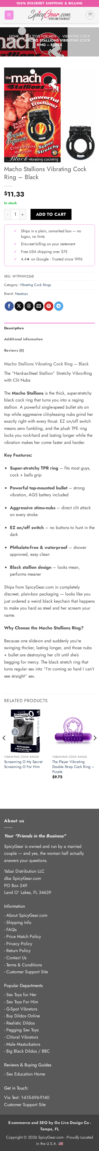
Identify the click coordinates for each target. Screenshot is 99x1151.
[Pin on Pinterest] (48, 306)
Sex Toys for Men (40, 36)
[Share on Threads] (29, 306)
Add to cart (51, 214)
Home (14, 36)
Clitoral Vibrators (22, 1037)
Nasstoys (21, 293)
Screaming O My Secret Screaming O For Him (23, 764)
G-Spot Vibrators (21, 1009)
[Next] (94, 749)
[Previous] (4, 749)
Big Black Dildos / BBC (28, 1051)
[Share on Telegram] (58, 306)
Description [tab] (14, 328)
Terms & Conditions (24, 965)
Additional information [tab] (23, 339)
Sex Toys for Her (21, 994)
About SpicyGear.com (26, 915)
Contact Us (16, 958)
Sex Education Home (25, 1074)
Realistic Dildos (20, 1023)
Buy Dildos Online (23, 1016)
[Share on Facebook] (9, 306)
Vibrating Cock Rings (35, 284)
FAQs (11, 929)
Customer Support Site (27, 972)
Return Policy (18, 950)
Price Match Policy (23, 936)
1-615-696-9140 (35, 1097)
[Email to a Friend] (38, 306)
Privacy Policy (19, 943)
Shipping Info (18, 922)
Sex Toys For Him (22, 1002)
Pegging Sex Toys (22, 1030)
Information (14, 906)
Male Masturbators (23, 1044)
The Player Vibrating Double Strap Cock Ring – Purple (73, 766)
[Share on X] (19, 306)
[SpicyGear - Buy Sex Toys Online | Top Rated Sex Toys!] (49, 15)
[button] (9, 15)
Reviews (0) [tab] (14, 350)
